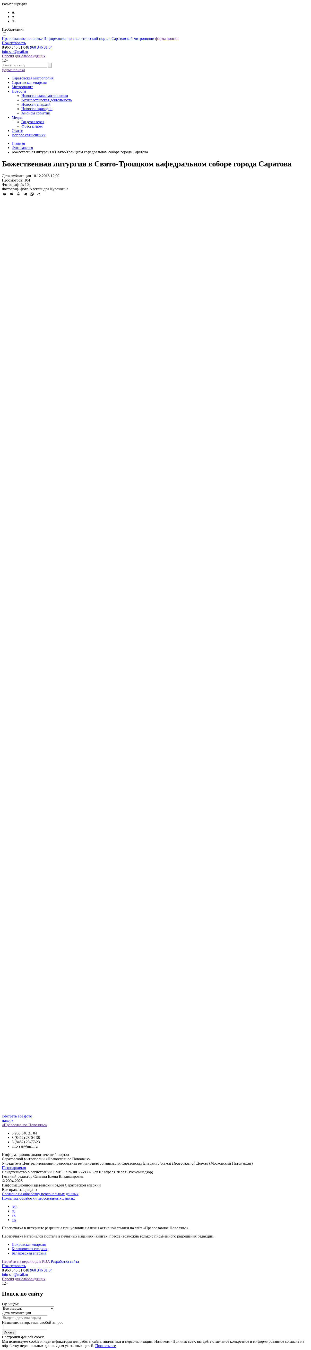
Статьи (17, 131)
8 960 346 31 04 (39, 47)
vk (14, 1215)
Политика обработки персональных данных (38, 1198)
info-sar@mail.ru (15, 52)
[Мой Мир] (39, 194)
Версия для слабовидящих (23, 56)
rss (14, 1220)
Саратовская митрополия (32, 78)
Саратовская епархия (29, 82)
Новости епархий (36, 104)
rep (14, 1206)
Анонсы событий (35, 113)
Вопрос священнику (28, 135)
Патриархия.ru (14, 1168)
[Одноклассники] (18, 194)
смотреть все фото (17, 1116)
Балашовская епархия (29, 1249)
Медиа (17, 117)
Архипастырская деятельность (46, 100)
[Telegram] (25, 194)
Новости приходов (36, 109)
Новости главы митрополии (44, 96)
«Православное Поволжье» (24, 1125)
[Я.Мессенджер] (5, 194)
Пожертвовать (14, 43)
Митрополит (22, 87)
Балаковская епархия (29, 1253)
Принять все (105, 1346)
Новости (19, 91)
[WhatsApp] (32, 194)
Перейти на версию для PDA (26, 1261)
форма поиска (166, 38)
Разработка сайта (65, 1261)
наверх (7, 1120)
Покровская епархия (29, 1244)
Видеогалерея (32, 122)
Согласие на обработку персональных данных (40, 1194)
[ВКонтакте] (12, 194)
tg (13, 1211)
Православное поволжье (78, 38)
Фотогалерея (32, 126)
